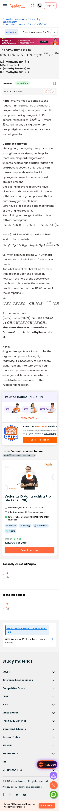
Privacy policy (10, 786)
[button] (12, 409)
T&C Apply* (50, 433)
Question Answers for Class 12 (39, 32)
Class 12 (33, 19)
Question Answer (14, 19)
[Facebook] (3, 795)
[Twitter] (17, 795)
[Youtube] (24, 795)
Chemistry (10, 22)
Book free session (40, 439)
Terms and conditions (30, 786)
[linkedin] (10, 795)
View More (27, 418)
